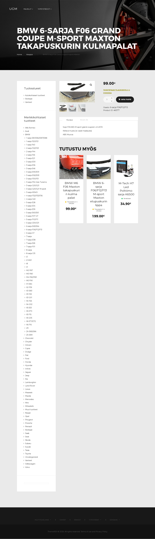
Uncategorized (31, 457)
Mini (27, 403)
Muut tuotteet (31, 409)
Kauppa (30, 54)
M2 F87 (29, 270)
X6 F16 (29, 325)
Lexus (27, 389)
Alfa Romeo (30, 128)
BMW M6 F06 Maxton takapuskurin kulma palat (71, 190)
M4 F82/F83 (31, 277)
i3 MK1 (29, 260)
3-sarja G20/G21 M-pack (36, 189)
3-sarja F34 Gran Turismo (36, 182)
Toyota (28, 454)
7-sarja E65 (30, 243)
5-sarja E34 (30, 206)
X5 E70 (29, 311)
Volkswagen (30, 464)
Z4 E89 (29, 335)
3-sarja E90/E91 (32, 172)
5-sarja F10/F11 (32, 219)
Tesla (27, 450)
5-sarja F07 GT (32, 216)
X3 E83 (29, 291)
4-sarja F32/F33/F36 (34, 196)
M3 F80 (29, 274)
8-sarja (29, 250)
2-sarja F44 (30, 151)
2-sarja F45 (30, 155)
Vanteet (28, 102)
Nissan (28, 413)
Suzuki (28, 447)
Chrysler (28, 342)
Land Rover (30, 386)
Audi (27, 131)
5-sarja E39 (30, 209)
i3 (27, 257)
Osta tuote (126, 99)
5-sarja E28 (30, 202)
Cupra (27, 348)
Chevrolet (29, 338)
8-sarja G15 (30, 253)
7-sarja (29, 236)
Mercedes (29, 399)
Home (19, 54)
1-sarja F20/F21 (32, 141)
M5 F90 (29, 280)
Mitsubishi (29, 406)
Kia (26, 379)
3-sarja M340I (32, 192)
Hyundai (28, 365)
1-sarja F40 (30, 145)
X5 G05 (29, 318)
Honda (28, 362)
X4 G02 (29, 304)
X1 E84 (29, 284)
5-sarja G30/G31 (32, 223)
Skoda (27, 440)
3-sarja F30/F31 (32, 179)
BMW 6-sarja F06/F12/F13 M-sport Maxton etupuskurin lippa (98, 194)
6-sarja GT (30, 233)
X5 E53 (29, 308)
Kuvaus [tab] (69, 120)
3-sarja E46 (30, 168)
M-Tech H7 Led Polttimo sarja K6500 (126, 188)
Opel (27, 416)
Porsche (28, 423)
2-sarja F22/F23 (32, 148)
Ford (27, 359)
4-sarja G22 (30, 199)
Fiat (26, 355)
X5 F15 (28, 314)
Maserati (28, 392)
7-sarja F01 (30, 246)
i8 (27, 263)
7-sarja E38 (30, 240)
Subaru (28, 443)
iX (27, 267)
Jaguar (28, 372)
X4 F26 (29, 301)
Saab (27, 433)
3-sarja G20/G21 (32, 185)
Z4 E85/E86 (31, 331)
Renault (28, 426)
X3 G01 (29, 297)
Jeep (27, 375)
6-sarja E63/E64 (32, 226)
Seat (27, 437)
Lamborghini (30, 382)
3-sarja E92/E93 (32, 175)
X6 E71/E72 (31, 321)
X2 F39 (29, 287)
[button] (91, 85)
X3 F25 (29, 294)
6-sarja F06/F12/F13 (119, 107)
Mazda (28, 396)
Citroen (28, 345)
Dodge (28, 352)
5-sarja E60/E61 (32, 213)
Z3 (27, 328)
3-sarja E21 (30, 158)
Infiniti (28, 369)
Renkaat (28, 99)
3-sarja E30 (30, 162)
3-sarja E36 (30, 165)
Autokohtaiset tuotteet (35, 95)
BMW (27, 134)
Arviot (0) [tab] (84, 120)
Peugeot (29, 420)
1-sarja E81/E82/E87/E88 (36, 138)
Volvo (27, 467)
